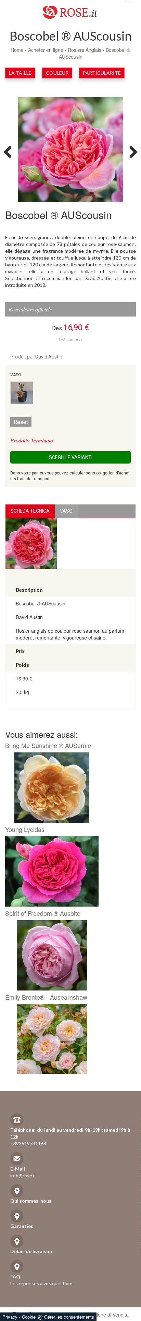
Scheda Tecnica (30, 511)
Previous (10, 151)
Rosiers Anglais (85, 49)
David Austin (48, 356)
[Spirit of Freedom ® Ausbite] (68, 955)
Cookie (29, 1316)
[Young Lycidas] (68, 871)
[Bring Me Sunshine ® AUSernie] (68, 787)
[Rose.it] (70, 9)
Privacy (9, 1316)
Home (17, 49)
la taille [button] (20, 73)
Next (131, 151)
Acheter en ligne (45, 49)
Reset (21, 422)
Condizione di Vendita (105, 1314)
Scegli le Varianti (70, 457)
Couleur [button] (57, 73)
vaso (66, 511)
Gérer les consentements (69, 1316)
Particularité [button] (102, 73)
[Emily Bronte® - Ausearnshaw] (68, 1039)
